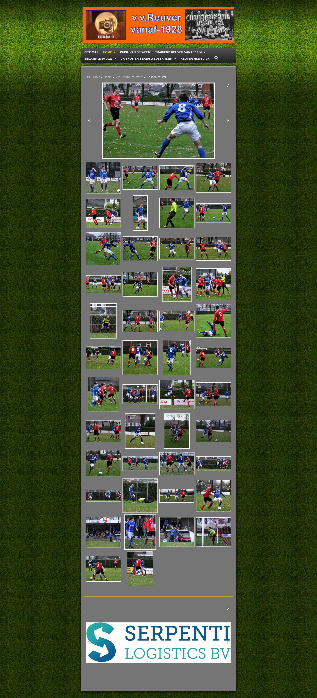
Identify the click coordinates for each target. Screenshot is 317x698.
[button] (228, 85)
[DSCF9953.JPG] (140, 357)
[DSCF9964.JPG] (213, 394)
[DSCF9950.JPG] (176, 321)
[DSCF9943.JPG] (140, 284)
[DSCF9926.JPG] (140, 178)
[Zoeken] (216, 58)
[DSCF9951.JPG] (213, 321)
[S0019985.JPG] (176, 463)
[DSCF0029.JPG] (213, 532)
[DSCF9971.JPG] (103, 431)
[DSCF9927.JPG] (176, 178)
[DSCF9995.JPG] (140, 496)
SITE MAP (93, 77)
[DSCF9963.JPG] (176, 394)
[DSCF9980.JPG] (103, 463)
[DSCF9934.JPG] (176, 213)
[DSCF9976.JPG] (213, 431)
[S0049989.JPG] (213, 463)
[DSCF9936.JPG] (103, 248)
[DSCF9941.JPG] (213, 248)
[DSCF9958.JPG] (176, 357)
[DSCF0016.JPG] (140, 532)
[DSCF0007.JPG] (103, 178)
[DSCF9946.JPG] (213, 284)
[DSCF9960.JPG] (103, 394)
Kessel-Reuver (156, 77)
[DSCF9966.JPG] (140, 568)
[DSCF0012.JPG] (103, 532)
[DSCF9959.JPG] (213, 357)
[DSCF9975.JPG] (176, 431)
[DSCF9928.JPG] (213, 178)
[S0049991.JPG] (103, 496)
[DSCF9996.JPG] (176, 496)
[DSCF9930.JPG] (103, 213)
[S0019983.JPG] (140, 463)
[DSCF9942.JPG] (103, 284)
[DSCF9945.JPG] (176, 284)
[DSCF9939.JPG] (140, 248)
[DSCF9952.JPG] (103, 357)
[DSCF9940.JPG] (176, 248)
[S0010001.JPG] (213, 496)
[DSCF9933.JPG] (140, 213)
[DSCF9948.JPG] (103, 321)
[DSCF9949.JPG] (140, 321)
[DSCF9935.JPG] (213, 213)
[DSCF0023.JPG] (176, 532)
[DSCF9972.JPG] (140, 431)
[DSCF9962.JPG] (103, 568)
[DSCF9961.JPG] (140, 394)
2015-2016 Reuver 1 (129, 77)
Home (108, 77)
